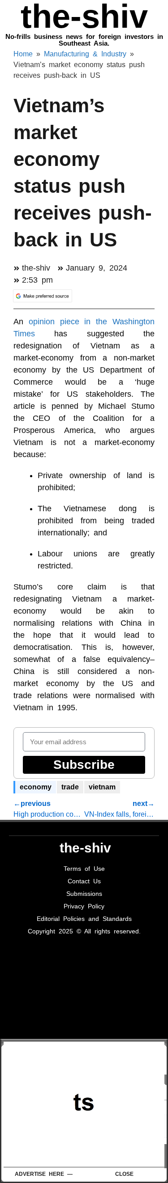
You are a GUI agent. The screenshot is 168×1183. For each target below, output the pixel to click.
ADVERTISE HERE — (44, 1174)
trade (70, 787)
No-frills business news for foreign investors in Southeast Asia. (84, 40)
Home (23, 54)
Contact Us (84, 881)
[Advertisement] (86, 1104)
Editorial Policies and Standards (84, 918)
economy (36, 787)
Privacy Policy (84, 906)
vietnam (102, 787)
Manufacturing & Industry (85, 54)
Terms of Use (84, 868)
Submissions (84, 893)
